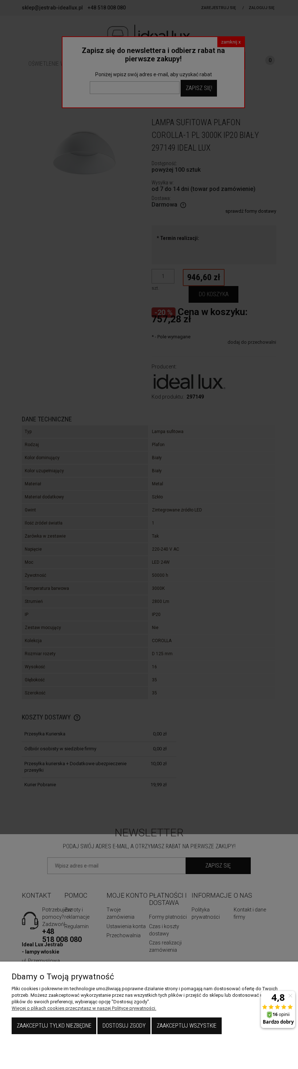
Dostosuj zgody (124, 1025)
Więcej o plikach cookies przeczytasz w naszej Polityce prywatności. (84, 1008)
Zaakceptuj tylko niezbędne (54, 1025)
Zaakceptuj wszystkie (187, 1025)
